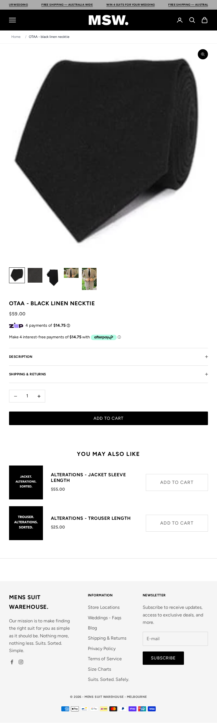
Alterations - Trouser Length (91, 518)
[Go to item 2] (35, 275)
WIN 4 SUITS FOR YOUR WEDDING (118, 5)
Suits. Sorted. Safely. (108, 679)
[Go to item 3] (53, 277)
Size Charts (99, 669)
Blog (92, 628)
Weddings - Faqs (104, 617)
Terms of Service (105, 658)
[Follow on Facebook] (12, 662)
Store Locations (104, 607)
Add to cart (108, 418)
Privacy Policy (102, 648)
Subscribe (163, 658)
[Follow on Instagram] (21, 662)
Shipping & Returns (107, 638)
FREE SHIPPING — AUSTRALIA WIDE (55, 5)
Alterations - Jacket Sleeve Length (88, 477)
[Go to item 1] (17, 275)
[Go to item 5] (89, 279)
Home (16, 37)
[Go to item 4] (71, 272)
